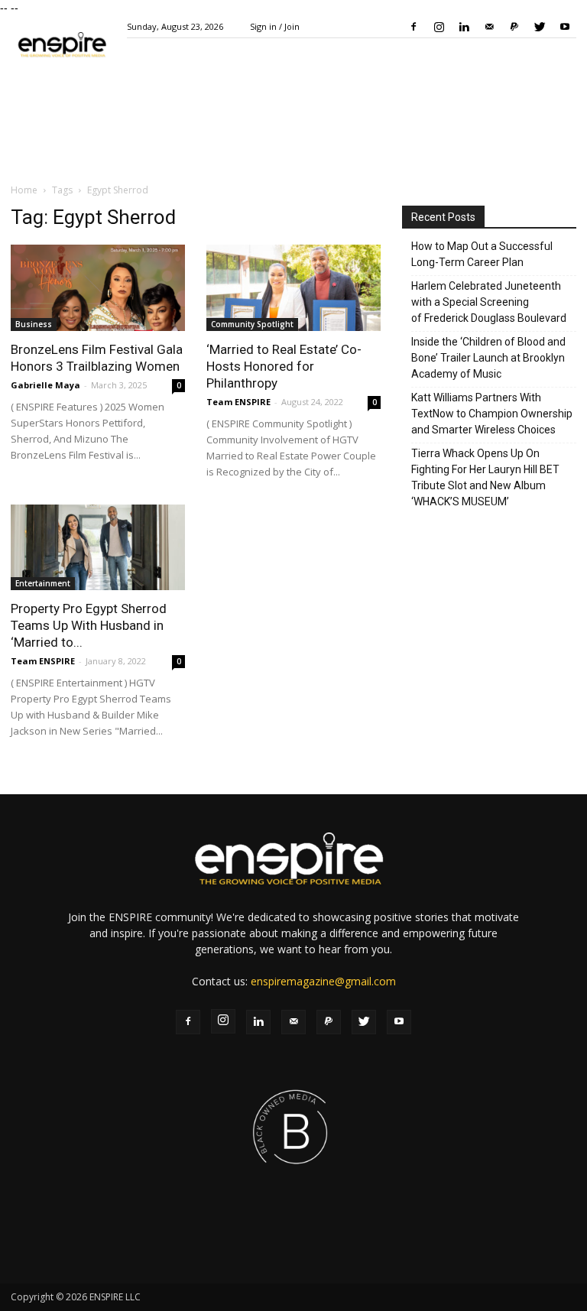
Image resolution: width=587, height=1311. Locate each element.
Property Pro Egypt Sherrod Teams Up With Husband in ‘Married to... (89, 625)
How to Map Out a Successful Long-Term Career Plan (482, 254)
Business (33, 324)
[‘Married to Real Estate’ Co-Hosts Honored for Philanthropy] (293, 288)
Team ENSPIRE (238, 401)
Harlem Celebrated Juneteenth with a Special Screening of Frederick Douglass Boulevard (488, 302)
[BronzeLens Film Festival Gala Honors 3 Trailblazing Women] (98, 288)
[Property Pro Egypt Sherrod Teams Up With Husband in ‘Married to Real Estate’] (98, 548)
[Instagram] (438, 26)
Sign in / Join (275, 26)
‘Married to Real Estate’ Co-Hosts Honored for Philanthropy (284, 366)
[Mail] (489, 26)
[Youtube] (564, 26)
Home (24, 189)
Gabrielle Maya (45, 385)
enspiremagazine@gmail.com (323, 981)
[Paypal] (514, 26)
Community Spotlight (252, 324)
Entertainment (42, 583)
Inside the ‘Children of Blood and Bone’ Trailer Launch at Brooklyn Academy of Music (488, 358)
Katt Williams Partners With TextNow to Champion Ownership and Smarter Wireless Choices (491, 413)
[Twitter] (539, 26)
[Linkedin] (463, 26)
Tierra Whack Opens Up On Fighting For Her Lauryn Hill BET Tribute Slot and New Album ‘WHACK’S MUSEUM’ (485, 477)
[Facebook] (413, 26)
